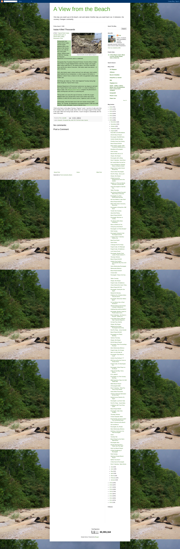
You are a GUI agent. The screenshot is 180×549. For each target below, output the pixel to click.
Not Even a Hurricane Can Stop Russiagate (117, 432)
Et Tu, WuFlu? (114, 374)
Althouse (112, 72)
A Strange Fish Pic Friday (117, 244)
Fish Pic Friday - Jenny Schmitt (118, 330)
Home (78, 172)
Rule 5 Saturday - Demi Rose (118, 160)
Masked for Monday (116, 293)
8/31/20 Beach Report (116, 135)
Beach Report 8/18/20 (116, 270)
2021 (111, 118)
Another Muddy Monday (117, 139)
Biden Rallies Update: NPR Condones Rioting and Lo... (118, 146)
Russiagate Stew (115, 442)
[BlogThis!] (75, 118)
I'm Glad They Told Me (116, 322)
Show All (125, 100)
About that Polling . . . (116, 213)
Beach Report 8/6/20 (116, 408)
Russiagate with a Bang (117, 158)
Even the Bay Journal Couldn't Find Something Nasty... (118, 419)
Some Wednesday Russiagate (118, 266)
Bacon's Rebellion (114, 75)
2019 (111, 482)
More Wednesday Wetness (117, 348)
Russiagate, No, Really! (117, 426)
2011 (111, 500)
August (113, 130)
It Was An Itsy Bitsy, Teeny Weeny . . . (117, 371)
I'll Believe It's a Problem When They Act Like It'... (118, 296)
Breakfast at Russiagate (117, 149)
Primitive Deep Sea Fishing (117, 141)
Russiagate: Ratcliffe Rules (117, 137)
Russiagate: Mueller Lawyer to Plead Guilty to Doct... (118, 312)
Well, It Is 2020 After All (116, 352)
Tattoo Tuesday (114, 278)
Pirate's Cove (113, 95)
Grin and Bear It (115, 424)
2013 (111, 496)
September (114, 128)
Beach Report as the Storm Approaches (117, 439)
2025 (111, 109)
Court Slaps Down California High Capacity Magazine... (118, 319)
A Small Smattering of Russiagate (116, 451)
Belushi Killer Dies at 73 (117, 153)
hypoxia (86, 120)
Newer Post (57, 172)
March (112, 475)
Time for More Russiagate (117, 171)
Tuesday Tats (114, 437)
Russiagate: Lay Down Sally (118, 401)
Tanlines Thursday (115, 338)
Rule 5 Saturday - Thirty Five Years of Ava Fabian (118, 388)
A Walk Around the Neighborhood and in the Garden (118, 180)
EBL (111, 80)
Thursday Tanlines (115, 257)
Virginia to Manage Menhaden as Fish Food (118, 394)
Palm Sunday (114, 151)
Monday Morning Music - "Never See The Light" (117, 445)
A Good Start (114, 272)
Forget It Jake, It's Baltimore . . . (118, 249)
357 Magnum (113, 69)
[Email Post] (70, 117)
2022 (111, 115)
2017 (111, 487)
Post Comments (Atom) (66, 175)
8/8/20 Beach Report (116, 383)
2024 (111, 111)
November (113, 124)
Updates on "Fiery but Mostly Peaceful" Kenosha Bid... (118, 183)
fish (75, 120)
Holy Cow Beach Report (117, 448)
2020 (111, 120)
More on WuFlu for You (116, 224)
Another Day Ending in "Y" (117, 358)
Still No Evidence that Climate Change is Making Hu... (118, 306)
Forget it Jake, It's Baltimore (117, 283)
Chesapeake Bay (66, 120)
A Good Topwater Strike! (117, 416)
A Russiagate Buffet (116, 386)
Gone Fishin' (114, 242)
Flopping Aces (113, 83)
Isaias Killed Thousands (117, 391)
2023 (111, 113)
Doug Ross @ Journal (115, 77)
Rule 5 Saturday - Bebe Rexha (118, 464)
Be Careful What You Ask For (118, 162)
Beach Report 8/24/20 (116, 215)
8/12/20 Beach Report (116, 342)
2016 (111, 489)
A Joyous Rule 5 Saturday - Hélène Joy (117, 237)
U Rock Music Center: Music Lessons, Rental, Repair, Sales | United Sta (117, 56)
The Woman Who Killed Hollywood (117, 221)
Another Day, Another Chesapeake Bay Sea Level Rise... (118, 263)
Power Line (113, 98)
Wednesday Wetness (116, 268)
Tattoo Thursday (115, 190)
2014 (111, 493)
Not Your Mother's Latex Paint (118, 199)
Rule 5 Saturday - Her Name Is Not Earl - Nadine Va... (118, 315)
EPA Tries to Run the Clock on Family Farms (118, 361)
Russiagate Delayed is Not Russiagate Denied (117, 234)
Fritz (120, 35)
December (113, 122)
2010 (111, 502)
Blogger (97, 537)
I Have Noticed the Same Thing (118, 285)
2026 (111, 107)
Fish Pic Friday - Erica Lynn (117, 174)
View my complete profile (114, 48)
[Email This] (73, 118)
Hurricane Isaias (80, 120)
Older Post (99, 172)
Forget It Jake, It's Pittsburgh (118, 247)
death (72, 120)
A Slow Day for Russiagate (117, 462)
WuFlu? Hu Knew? (115, 459)
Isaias (112, 434)
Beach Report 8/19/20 (116, 259)
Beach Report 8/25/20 (116, 201)
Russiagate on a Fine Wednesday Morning (117, 196)
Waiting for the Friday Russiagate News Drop (117, 327)
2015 (111, 491)
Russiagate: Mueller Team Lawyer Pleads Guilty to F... (118, 254)
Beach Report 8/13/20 (116, 332)
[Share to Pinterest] (80, 118)
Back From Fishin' (115, 240)
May (112, 471)
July (112, 467)
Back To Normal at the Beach (118, 422)
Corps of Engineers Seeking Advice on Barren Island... (118, 165)
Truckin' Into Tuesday (116, 211)
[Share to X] (76, 118)
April (112, 473)
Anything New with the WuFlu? (118, 309)
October (113, 126)
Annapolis (60, 120)
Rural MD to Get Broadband (118, 132)
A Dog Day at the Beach (117, 226)
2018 (111, 485)
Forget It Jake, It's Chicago (117, 350)
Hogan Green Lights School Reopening (118, 169)
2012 (111, 498)
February (113, 477)
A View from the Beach (81, 9)
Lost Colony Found (115, 251)
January (113, 480)
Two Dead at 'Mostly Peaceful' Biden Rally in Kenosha (118, 193)
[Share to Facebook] (78, 118)
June (112, 469)
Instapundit (113, 93)
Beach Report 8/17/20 (116, 287)
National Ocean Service (74, 89)
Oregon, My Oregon (116, 156)
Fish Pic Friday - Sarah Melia (118, 403)
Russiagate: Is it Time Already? (118, 229)
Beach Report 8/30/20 (116, 143)
